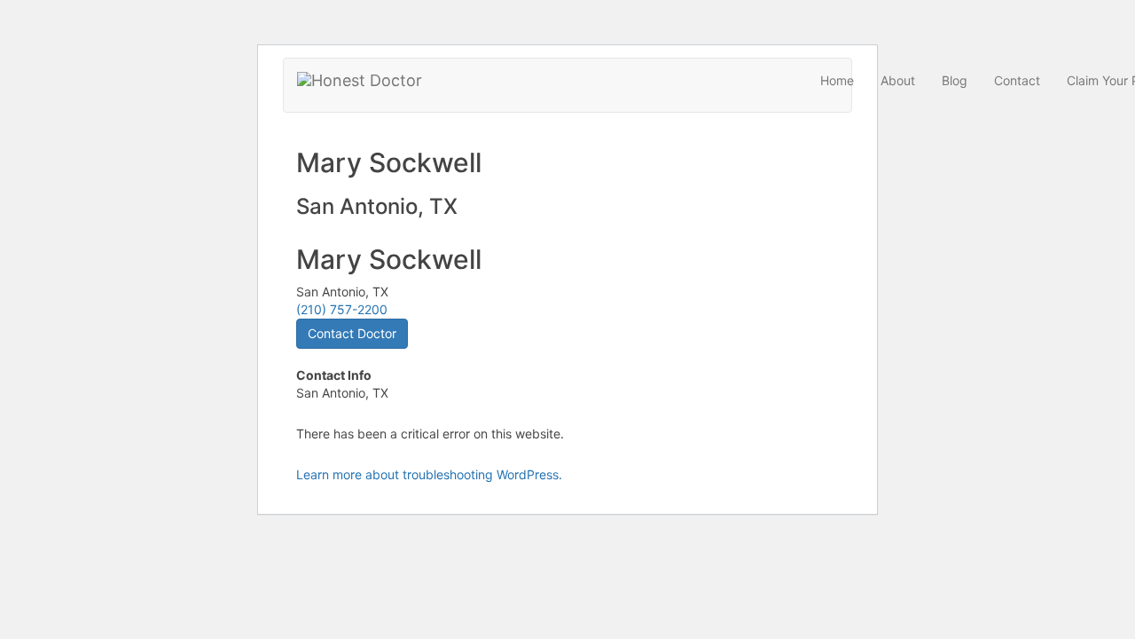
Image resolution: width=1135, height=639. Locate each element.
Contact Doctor (352, 333)
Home (837, 80)
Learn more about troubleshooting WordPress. (429, 474)
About (898, 80)
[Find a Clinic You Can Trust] (359, 81)
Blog (954, 80)
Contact (1017, 80)
